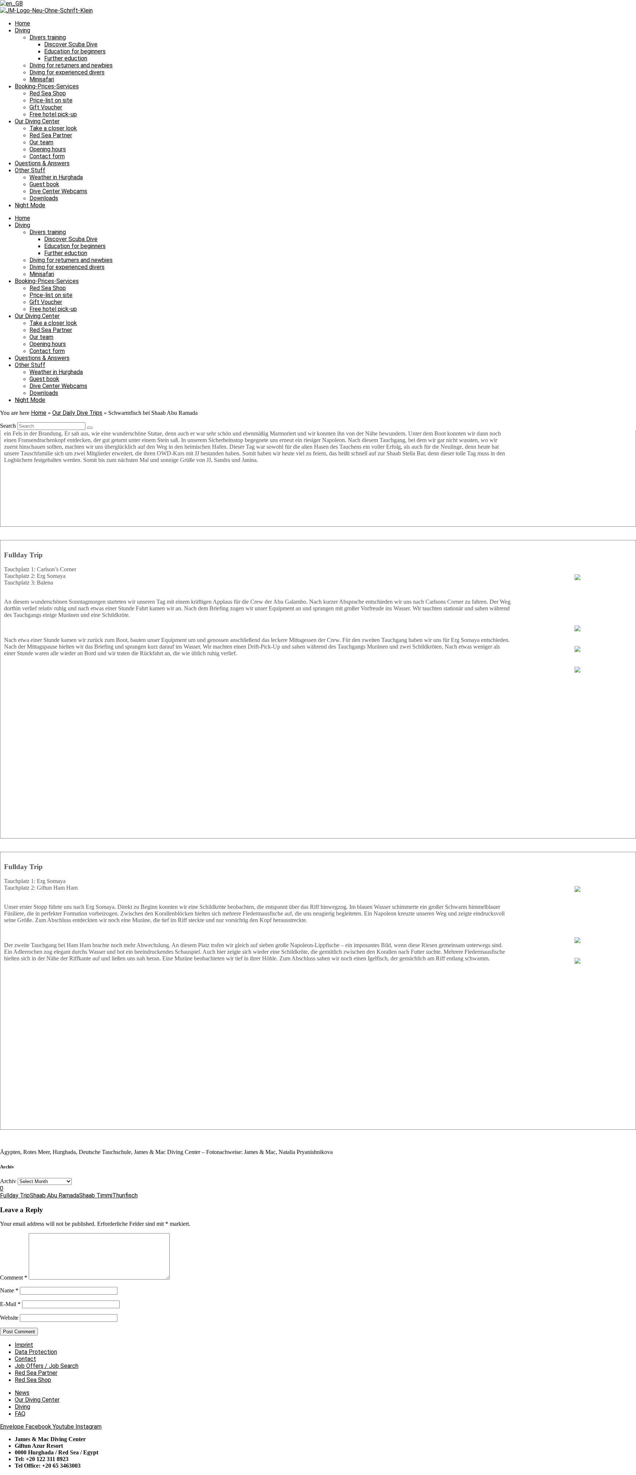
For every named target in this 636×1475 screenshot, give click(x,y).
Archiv (8, 1181)
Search (8, 426)
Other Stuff (30, 170)
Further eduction (65, 58)
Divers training (47, 37)
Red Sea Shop (47, 93)
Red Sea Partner (50, 135)
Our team (41, 142)
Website (9, 1318)
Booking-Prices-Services (47, 86)
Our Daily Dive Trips (77, 412)
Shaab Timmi (95, 1195)
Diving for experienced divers (67, 72)
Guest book (44, 184)
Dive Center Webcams (58, 191)
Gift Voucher (45, 107)
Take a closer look (53, 128)
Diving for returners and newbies (71, 65)
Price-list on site (51, 100)
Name (9, 1290)
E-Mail (10, 1304)
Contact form (47, 156)
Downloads (43, 198)
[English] (11, 3)
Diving (22, 30)
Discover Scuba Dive (71, 44)
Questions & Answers (42, 163)
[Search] (90, 428)
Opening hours (47, 149)
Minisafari (41, 79)
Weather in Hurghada (56, 177)
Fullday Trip (15, 1195)
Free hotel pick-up (53, 114)
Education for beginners (75, 51)
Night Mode (30, 205)
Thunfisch (125, 1195)
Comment (13, 1277)
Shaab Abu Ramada (54, 1195)
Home (22, 23)
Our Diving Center (37, 121)
